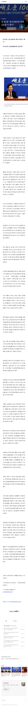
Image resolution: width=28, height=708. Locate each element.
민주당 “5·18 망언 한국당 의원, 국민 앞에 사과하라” (11, 633)
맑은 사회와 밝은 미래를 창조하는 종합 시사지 (11, 685)
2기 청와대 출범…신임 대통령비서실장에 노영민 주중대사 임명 (11, 641)
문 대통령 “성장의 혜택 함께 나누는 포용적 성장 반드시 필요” (11, 637)
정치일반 (7, 625)
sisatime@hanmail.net (15, 601)
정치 (4, 625)
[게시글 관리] (10, 621)
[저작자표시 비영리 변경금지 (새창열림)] (20, 621)
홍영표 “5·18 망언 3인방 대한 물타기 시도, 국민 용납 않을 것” (11, 629)
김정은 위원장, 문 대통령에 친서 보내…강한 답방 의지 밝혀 (11, 645)
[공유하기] (8, 621)
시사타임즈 (3, 1)
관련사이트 (3, 700)
